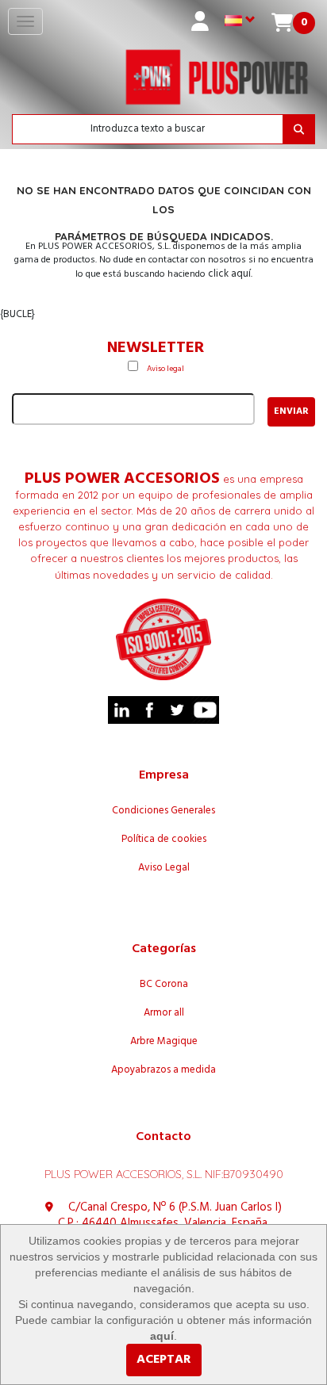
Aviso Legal (164, 868)
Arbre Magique (164, 1042)
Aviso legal (165, 368)
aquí (162, 1336)
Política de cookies (163, 839)
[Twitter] (177, 710)
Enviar (291, 411)
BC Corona (164, 985)
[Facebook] (150, 710)
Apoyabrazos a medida (163, 1070)
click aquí (229, 274)
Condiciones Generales (163, 811)
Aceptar (164, 1359)
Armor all (164, 1013)
